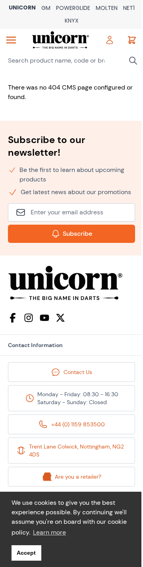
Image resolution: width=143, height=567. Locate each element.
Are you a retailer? (78, 476)
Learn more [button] (49, 532)
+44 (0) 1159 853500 (78, 424)
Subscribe (77, 233)
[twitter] (60, 318)
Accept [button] (26, 553)
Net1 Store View (129, 8)
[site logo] (71, 283)
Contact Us (78, 372)
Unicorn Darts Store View (22, 8)
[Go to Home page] (60, 40)
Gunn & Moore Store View (46, 8)
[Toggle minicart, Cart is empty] (132, 40)
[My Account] (110, 40)
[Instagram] (28, 318)
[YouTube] (44, 318)
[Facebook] (12, 318)
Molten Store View (106, 8)
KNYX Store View (71, 21)
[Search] (133, 60)
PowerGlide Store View (73, 8)
